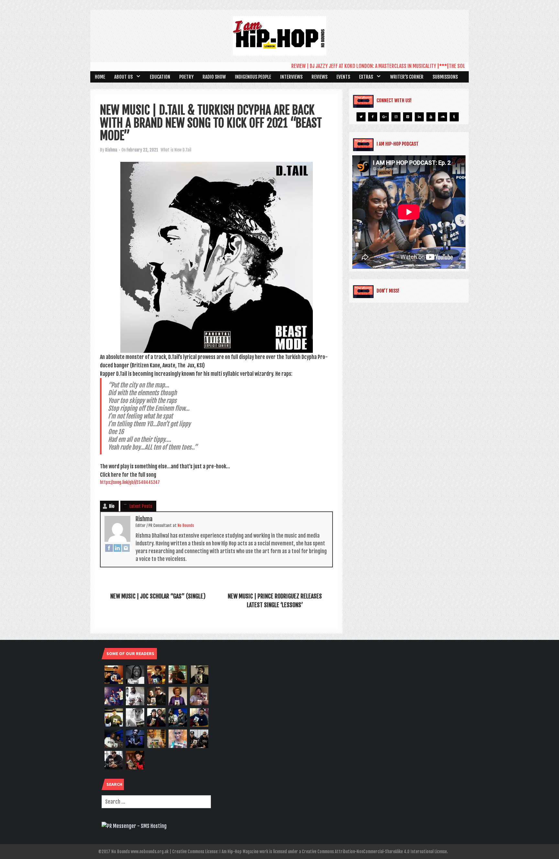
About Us (123, 77)
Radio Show (214, 77)
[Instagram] (126, 547)
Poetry (186, 77)
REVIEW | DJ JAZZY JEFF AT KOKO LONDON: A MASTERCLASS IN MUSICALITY (349, 66)
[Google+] (384, 116)
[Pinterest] (407, 116)
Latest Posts (140, 506)
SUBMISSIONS (445, 77)
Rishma (111, 149)
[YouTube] (430, 116)
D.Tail (186, 149)
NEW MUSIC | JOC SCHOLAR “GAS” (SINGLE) (157, 596)
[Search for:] (156, 801)
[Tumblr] (454, 116)
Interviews (291, 77)
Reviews (319, 77)
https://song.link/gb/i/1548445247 (130, 482)
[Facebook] (109, 547)
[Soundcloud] (442, 116)
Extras (366, 77)
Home (100, 77)
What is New (170, 149)
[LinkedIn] (117, 547)
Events (343, 77)
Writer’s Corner (406, 77)
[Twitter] (361, 116)
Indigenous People (253, 77)
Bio (112, 506)
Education (160, 77)
